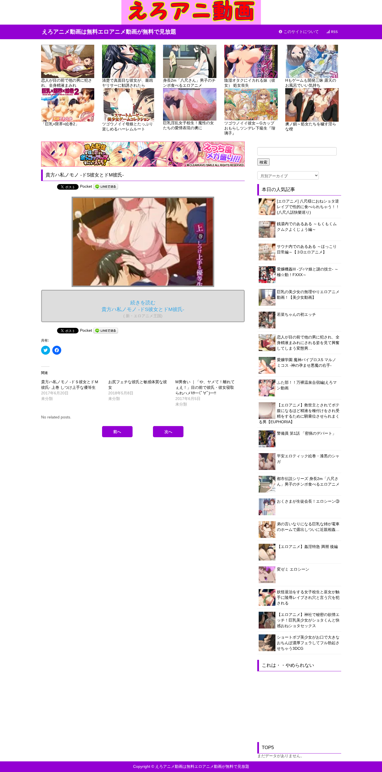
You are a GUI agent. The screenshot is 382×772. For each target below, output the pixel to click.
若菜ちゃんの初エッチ (296, 314)
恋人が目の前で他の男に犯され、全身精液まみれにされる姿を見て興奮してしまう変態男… (308, 342)
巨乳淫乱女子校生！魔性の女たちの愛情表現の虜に (188, 125)
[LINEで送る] (105, 186)
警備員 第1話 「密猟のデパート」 (306, 433)
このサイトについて (300, 31)
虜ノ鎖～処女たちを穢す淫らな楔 (310, 126)
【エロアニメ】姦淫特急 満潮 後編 (307, 546)
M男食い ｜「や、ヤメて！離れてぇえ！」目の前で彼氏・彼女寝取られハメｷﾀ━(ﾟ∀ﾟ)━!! (205, 387)
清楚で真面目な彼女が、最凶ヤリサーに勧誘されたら (127, 83)
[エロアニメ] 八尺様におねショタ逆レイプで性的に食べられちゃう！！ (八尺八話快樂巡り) (308, 207)
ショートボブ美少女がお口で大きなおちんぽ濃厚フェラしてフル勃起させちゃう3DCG (308, 643)
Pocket (86, 186)
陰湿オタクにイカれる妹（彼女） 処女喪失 (249, 83)
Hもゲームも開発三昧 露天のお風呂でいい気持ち (310, 83)
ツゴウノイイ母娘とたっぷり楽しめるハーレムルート (127, 126)
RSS (334, 31)
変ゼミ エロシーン (293, 569)
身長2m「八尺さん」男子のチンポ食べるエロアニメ (189, 83)
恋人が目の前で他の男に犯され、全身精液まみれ (66, 83)
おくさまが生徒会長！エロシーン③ (308, 501)
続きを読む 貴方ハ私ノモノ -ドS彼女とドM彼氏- (143, 309)
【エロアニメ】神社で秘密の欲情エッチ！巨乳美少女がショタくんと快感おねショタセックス (308, 620)
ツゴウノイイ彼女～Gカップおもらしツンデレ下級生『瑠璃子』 (249, 128)
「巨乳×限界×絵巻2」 (60, 124)
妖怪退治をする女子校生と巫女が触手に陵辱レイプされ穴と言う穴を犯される (308, 597)
